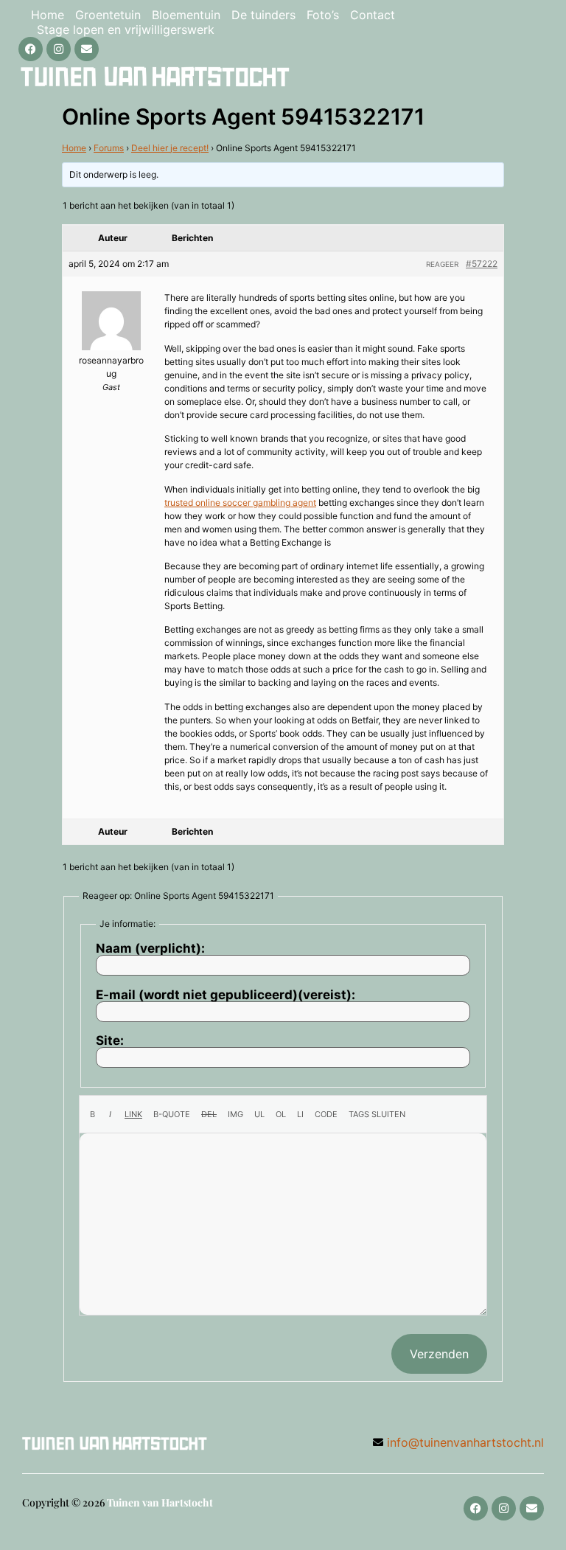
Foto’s (323, 14)
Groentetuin (108, 14)
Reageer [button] (442, 264)
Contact (372, 14)
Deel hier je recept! (170, 147)
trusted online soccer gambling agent (240, 502)
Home (47, 14)
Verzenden (439, 1353)
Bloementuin (186, 14)
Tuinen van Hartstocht (160, 1502)
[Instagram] (58, 49)
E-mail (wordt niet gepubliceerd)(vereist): (225, 995)
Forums (109, 147)
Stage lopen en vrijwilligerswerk (125, 29)
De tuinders (263, 14)
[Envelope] (86, 49)
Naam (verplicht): (150, 948)
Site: (110, 1041)
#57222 (481, 263)
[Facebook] (30, 49)
